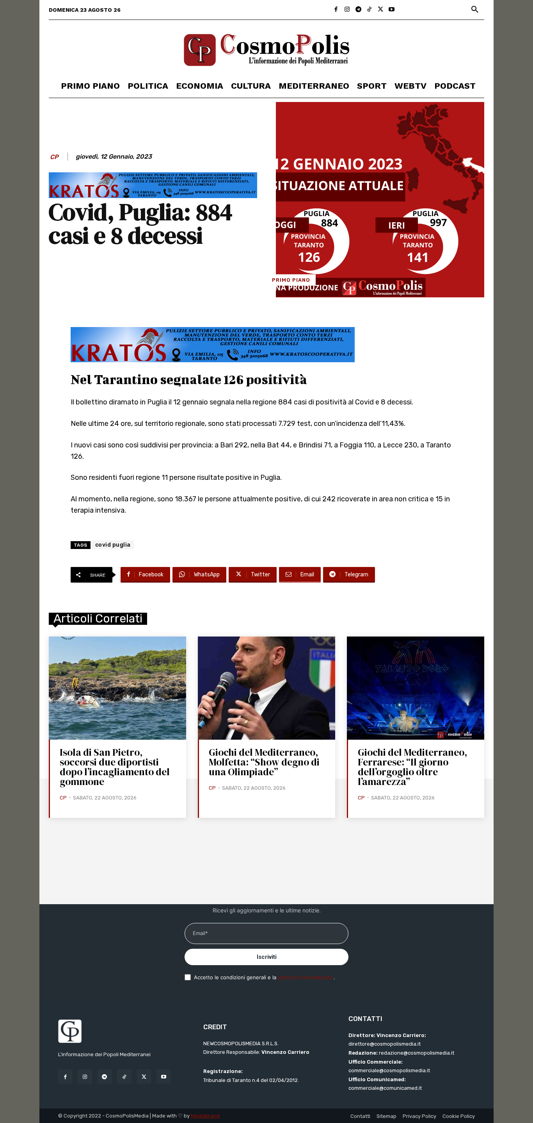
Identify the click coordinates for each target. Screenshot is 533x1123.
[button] (474, 9)
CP (54, 157)
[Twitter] (380, 10)
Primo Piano (291, 280)
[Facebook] (336, 10)
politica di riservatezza (306, 977)
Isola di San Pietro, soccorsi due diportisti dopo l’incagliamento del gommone (115, 767)
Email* (200, 933)
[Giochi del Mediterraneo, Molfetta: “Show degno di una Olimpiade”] (266, 688)
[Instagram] (347, 10)
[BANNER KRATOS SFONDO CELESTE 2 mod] (153, 196)
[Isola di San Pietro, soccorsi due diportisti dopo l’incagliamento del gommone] (117, 688)
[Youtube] (391, 10)
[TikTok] (369, 10)
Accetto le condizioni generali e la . (264, 977)
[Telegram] (358, 10)
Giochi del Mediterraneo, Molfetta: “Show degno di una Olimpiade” (264, 762)
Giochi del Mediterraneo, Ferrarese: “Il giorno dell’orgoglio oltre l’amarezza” (412, 767)
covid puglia (113, 545)
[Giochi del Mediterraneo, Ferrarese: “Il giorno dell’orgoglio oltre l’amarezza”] (415, 688)
